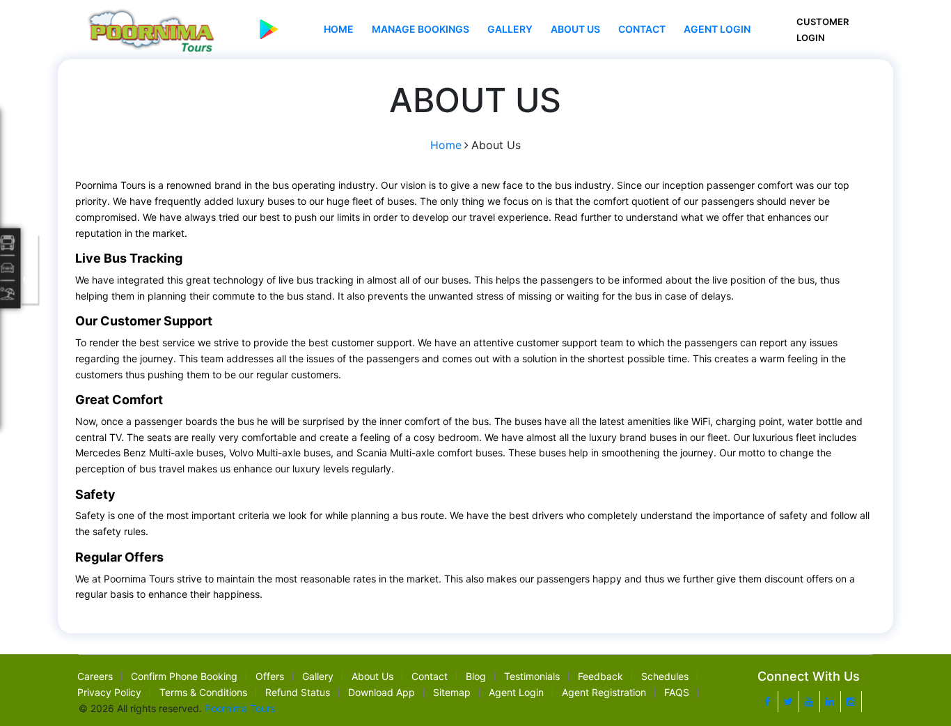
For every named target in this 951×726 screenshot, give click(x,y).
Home (339, 29)
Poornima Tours (240, 708)
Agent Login (717, 29)
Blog (476, 676)
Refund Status (297, 692)
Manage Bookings (420, 29)
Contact (642, 29)
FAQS (676, 692)
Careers (95, 676)
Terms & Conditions (203, 692)
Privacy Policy (109, 692)
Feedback (600, 676)
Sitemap (452, 692)
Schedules (665, 676)
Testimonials (532, 676)
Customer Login (822, 29)
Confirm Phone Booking (184, 676)
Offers (270, 676)
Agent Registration (604, 692)
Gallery (510, 29)
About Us (575, 29)
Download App (381, 692)
